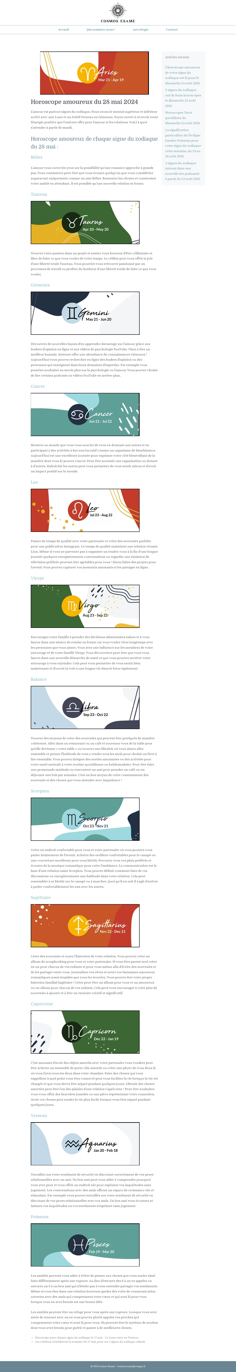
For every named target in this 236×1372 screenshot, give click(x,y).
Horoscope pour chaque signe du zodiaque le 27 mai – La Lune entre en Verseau (86, 1337)
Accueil (63, 30)
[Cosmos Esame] (118, 12)
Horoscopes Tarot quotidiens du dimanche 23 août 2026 (182, 118)
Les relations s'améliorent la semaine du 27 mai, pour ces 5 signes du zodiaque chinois (90, 1342)
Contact (172, 30)
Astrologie (141, 30)
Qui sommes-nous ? (100, 30)
